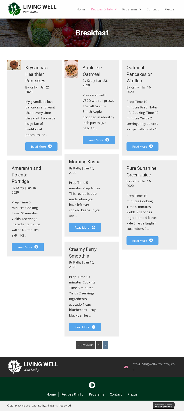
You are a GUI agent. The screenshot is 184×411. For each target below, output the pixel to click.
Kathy (34, 87)
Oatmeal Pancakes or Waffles (139, 74)
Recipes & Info (72, 394)
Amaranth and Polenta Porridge (26, 174)
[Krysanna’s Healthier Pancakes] (14, 65)
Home (51, 394)
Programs (96, 394)
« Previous (86, 345)
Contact (116, 394)
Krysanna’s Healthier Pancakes (36, 74)
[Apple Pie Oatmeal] (71, 69)
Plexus (132, 394)
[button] (41, 146)
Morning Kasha (84, 161)
